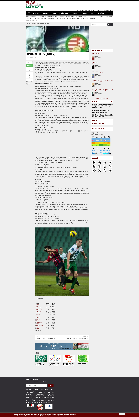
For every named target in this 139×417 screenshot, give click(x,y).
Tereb (33, 400)
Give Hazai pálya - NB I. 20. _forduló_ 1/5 (26, 81)
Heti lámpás (41, 400)
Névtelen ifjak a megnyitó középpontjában (54, 364)
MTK (37, 306)
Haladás (38, 319)
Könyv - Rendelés (97, 50)
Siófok (37, 328)
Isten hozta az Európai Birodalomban (100, 73)
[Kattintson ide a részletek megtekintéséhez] (93, 58)
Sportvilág (28, 20)
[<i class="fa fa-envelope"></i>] (51, 385)
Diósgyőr (38, 314)
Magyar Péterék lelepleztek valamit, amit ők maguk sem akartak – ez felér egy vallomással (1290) (102, 105)
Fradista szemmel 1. (82, 363)
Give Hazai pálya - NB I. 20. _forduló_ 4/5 (30, 81)
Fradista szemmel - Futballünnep (45, 338)
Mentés (30, 65)
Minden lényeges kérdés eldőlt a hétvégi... (68, 364)
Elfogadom (122, 414)
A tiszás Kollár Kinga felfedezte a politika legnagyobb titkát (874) (102, 116)
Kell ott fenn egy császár (80, 16)
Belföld (35, 13)
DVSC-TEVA (38, 311)
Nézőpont (75, 13)
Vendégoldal (34, 20)
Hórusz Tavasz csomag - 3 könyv (100, 90)
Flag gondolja (45, 389)
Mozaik (85, 13)
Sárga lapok (85, 18)
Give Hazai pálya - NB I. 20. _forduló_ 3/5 (29, 81)
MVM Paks (38, 316)
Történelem (64, 13)
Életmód (100, 13)
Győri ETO (38, 304)
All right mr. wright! (42, 16)
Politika (48, 394)
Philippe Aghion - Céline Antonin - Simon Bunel (102, 80)
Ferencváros (62, 16)
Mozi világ (42, 395)
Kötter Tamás (95, 71)
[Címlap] (35, 4)
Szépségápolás (29, 392)
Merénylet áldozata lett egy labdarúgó (77, 338)
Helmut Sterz (95, 62)
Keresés (110, 24)
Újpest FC (38, 320)
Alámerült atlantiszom (37, 402)
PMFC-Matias (39, 322)
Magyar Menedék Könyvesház (102, 98)
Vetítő (49, 392)
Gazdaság (40, 392)
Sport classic (92, 18)
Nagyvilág (45, 13)
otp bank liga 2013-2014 (31, 16)
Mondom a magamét (41, 397)
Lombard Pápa (39, 325)
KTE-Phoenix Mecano (41, 324)
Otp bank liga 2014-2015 (65, 18)
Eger (37, 327)
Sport (92, 13)
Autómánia (28, 389)
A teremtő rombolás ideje (98, 81)
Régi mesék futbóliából (77, 18)
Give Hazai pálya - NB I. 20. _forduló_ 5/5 (31, 81)
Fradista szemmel (70, 16)
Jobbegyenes (29, 394)
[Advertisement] (86, 5)
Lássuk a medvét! (96, 55)
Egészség (35, 395)
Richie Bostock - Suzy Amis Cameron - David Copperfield (104, 89)
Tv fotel (37, 399)
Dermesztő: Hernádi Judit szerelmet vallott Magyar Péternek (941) (101, 111)
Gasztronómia (39, 391)
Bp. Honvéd (38, 312)
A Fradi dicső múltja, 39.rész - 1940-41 (40, 364)
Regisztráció (109, 16)
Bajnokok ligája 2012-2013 (53, 16)
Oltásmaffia (94, 64)
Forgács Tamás (95, 53)
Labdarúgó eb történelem (32, 18)
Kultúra (54, 13)
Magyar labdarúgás (42, 18)
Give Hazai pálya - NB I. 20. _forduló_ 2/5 (27, 81)
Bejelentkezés (102, 16)
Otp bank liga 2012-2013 (53, 18)
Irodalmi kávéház (46, 399)
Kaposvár (38, 317)
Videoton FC (38, 308)
